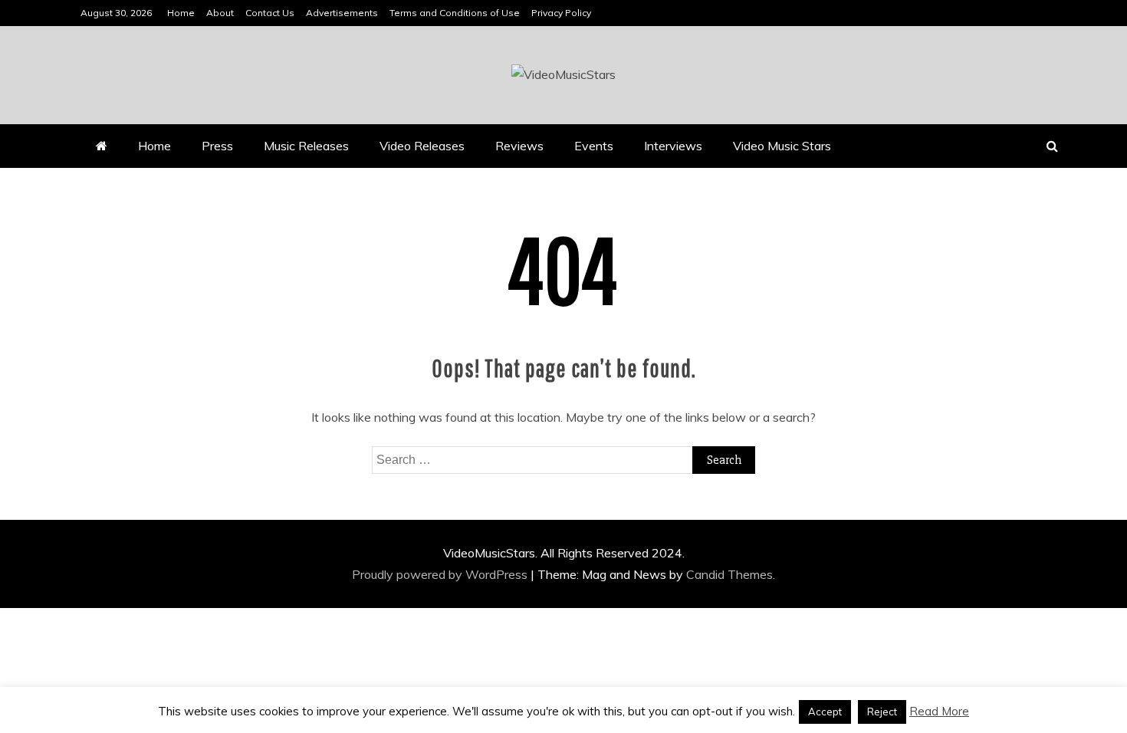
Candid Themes (729, 574)
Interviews (673, 145)
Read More (939, 711)
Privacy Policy (561, 12)
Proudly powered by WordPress (441, 574)
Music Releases (306, 145)
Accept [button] (825, 711)
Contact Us (269, 12)
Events (593, 145)
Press (217, 145)
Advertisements (342, 12)
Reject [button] (882, 711)
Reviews (519, 145)
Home (181, 12)
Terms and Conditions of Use (454, 12)
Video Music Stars (782, 145)
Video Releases (422, 145)
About (220, 12)
